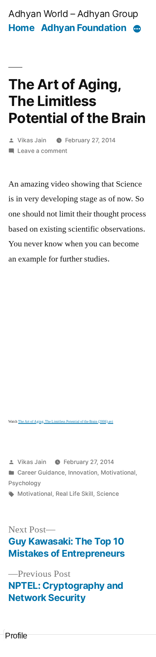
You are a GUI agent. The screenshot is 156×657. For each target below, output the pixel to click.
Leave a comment (42, 150)
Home (21, 27)
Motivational (118, 472)
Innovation (82, 472)
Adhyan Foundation (83, 27)
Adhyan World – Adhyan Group (73, 13)
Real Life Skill (74, 493)
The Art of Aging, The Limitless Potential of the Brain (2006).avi (65, 422)
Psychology (24, 483)
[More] (137, 29)
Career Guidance (41, 472)
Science (108, 493)
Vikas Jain (31, 140)
